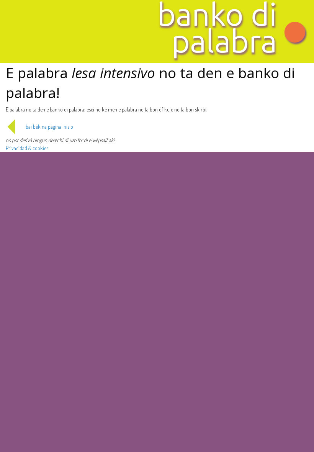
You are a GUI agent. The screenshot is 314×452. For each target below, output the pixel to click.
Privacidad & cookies (27, 148)
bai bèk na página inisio (49, 126)
